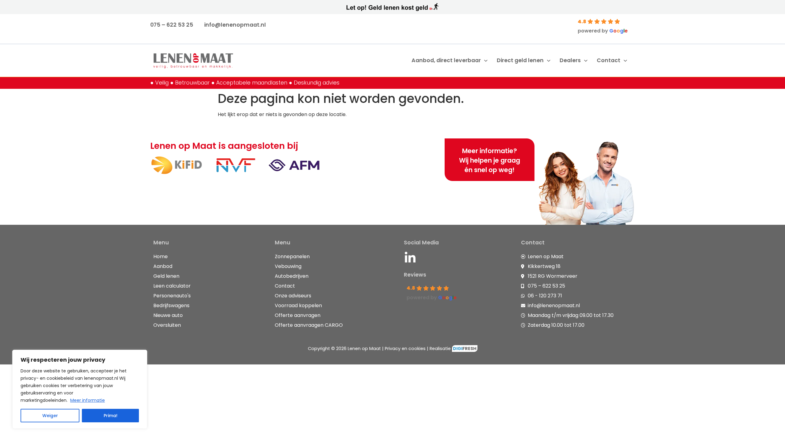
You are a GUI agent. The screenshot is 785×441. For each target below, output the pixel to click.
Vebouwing (288, 266)
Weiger (50, 416)
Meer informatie (87, 400)
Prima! (110, 416)
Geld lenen (166, 276)
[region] (79, 389)
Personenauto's (172, 295)
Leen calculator (172, 285)
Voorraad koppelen (298, 305)
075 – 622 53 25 (171, 24)
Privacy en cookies (405, 348)
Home (160, 256)
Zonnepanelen (292, 256)
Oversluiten (167, 325)
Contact (285, 285)
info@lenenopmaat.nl (235, 24)
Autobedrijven (291, 276)
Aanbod (162, 266)
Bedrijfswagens (171, 305)
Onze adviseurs (293, 295)
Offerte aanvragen (297, 315)
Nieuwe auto (168, 315)
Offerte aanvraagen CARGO (309, 325)
